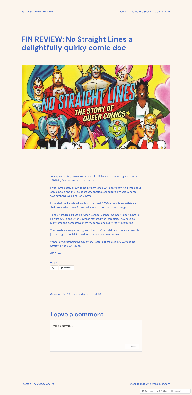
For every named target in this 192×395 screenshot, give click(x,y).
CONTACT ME (162, 11)
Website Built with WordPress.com (150, 384)
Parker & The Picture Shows (38, 11)
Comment (131, 346)
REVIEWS (96, 294)
